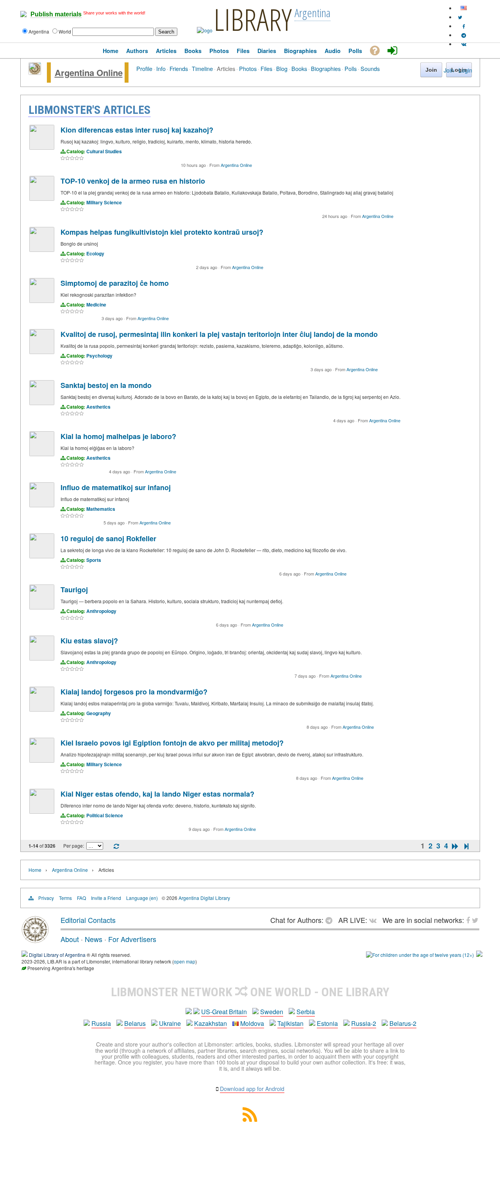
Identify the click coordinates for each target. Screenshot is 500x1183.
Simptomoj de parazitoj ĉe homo (115, 283)
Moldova (252, 1023)
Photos (248, 68)
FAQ (81, 897)
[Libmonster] (35, 940)
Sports (93, 559)
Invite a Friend (106, 897)
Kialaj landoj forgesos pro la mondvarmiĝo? (134, 692)
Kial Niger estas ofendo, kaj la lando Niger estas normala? (157, 794)
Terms (65, 897)
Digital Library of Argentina (57, 954)
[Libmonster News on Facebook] (463, 26)
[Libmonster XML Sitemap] (250, 1119)
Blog (282, 68)
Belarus (135, 1023)
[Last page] (466, 846)
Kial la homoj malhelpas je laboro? (118, 436)
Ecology (95, 253)
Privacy (46, 897)
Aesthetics (98, 406)
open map (184, 961)
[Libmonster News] (460, 17)
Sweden (271, 1011)
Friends (179, 68)
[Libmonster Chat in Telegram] (330, 920)
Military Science (104, 202)
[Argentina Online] (35, 72)
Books (299, 68)
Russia (101, 1023)
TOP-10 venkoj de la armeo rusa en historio (133, 181)
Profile (144, 68)
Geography (98, 713)
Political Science (104, 815)
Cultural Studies (104, 151)
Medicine (96, 304)
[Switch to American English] (464, 8)
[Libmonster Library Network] (479, 954)
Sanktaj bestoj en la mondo (106, 385)
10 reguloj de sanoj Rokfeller (108, 538)
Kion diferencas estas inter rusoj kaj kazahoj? (137, 130)
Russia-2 (363, 1023)
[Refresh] (116, 846)
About (70, 939)
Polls (351, 68)
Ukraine (170, 1023)
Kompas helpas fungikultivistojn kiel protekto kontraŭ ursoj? (162, 232)
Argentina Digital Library (204, 897)
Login (465, 70)
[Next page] (455, 846)
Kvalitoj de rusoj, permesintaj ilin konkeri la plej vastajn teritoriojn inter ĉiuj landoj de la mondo (219, 334)
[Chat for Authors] (463, 35)
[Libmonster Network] (420, 954)
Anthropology (101, 611)
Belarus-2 (402, 1023)
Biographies (326, 68)
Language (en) (142, 897)
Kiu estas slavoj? (89, 641)
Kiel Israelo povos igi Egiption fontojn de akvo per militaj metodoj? (172, 743)
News (93, 939)
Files (266, 68)
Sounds (370, 68)
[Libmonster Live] (463, 44)
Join (449, 70)
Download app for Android (252, 1089)
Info (161, 68)
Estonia (327, 1023)
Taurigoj (74, 589)
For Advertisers (132, 939)
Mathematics (100, 508)
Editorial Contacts (88, 920)
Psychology (99, 355)
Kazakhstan (210, 1023)
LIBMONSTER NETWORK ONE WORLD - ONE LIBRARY (250, 992)
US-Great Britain (224, 1011)
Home (35, 869)
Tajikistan (290, 1023)
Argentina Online (89, 72)
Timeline (202, 68)
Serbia (305, 1011)
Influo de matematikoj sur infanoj (116, 487)
